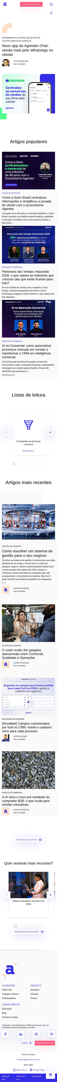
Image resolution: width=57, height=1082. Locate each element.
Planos (33, 998)
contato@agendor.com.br (28, 1059)
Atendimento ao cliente (13, 38)
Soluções (34, 990)
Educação (7, 1009)
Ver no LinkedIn (19, 64)
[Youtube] (51, 1034)
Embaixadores (9, 998)
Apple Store (21, 1070)
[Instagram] (36, 1034)
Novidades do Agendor (13, 719)
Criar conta (43, 1043)
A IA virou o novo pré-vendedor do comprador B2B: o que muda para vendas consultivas (26, 800)
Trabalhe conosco (10, 994)
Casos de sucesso (11, 193)
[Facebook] (5, 1034)
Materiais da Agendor (27, 932)
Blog (4, 1013)
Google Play (38, 1070)
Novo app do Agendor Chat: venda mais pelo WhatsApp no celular (27, 50)
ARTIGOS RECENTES (27, 840)
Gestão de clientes (11, 546)
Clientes (34, 994)
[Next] (50, 432)
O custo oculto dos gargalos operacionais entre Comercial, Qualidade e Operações (23, 653)
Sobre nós (7, 990)
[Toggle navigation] (51, 4)
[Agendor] (4, 4)
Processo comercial (21, 41)
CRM (28, 38)
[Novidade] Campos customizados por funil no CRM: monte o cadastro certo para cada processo (27, 727)
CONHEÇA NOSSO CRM (31, 4)
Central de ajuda (10, 1017)
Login (24, 1043)
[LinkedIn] (20, 1034)
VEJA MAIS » (28, 451)
